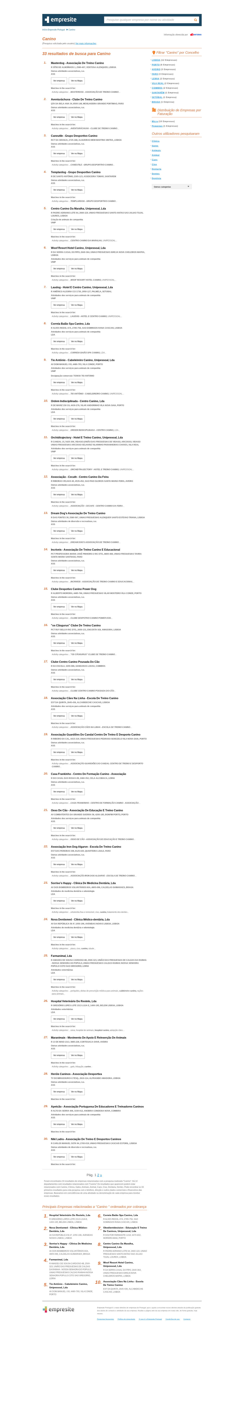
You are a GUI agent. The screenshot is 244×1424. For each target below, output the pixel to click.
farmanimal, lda (58, 1259)
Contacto (186, 1319)
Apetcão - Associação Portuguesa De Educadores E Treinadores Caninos (97, 1106)
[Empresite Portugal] (60, 22)
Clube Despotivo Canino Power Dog (73, 589)
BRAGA (156, 102)
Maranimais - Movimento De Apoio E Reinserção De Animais (88, 1037)
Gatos (155, 146)
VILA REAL (158, 83)
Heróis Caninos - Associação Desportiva (76, 1074)
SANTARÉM (158, 93)
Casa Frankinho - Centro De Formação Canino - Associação (88, 774)
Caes (155, 160)
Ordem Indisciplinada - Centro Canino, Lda (77, 401)
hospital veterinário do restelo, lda (69, 1215)
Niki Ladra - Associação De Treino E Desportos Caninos (86, 1139)
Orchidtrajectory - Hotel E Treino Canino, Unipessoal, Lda (87, 437)
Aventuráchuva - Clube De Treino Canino (76, 99)
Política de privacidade (126, 1319)
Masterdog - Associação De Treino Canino (77, 63)
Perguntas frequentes (105, 1319)
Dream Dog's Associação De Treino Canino (78, 513)
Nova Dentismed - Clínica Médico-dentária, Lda (80, 919)
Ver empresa (59, 81)
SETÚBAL (157, 97)
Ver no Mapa (76, 81)
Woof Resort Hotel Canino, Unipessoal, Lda (78, 248)
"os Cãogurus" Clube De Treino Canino (76, 625)
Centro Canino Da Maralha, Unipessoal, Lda (78, 208)
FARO (155, 74)
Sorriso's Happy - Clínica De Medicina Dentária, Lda (83, 883)
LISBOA (156, 60)
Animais (156, 150)
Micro (155, 121)
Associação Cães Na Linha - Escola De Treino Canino (84, 698)
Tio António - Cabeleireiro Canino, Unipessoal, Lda (83, 360)
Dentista (156, 178)
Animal (156, 155)
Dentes (156, 174)
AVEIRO (156, 69)
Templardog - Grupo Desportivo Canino (76, 172)
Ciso (154, 164)
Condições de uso (173, 1319)
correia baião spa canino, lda (120, 1215)
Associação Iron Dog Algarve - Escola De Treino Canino (86, 846)
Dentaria (156, 169)
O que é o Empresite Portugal (150, 1319)
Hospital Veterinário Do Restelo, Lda (73, 1001)
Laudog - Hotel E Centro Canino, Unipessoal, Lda (82, 287)
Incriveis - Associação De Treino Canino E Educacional (85, 549)
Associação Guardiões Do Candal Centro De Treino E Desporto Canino (95, 734)
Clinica (156, 141)
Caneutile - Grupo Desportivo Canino (74, 135)
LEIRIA (155, 79)
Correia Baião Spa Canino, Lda (70, 323)
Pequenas (157, 126)
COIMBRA (157, 88)
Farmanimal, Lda (61, 955)
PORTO (156, 65)
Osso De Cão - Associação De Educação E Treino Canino (87, 810)
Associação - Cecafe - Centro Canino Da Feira (80, 476)
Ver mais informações (85, 43)
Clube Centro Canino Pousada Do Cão (75, 661)
